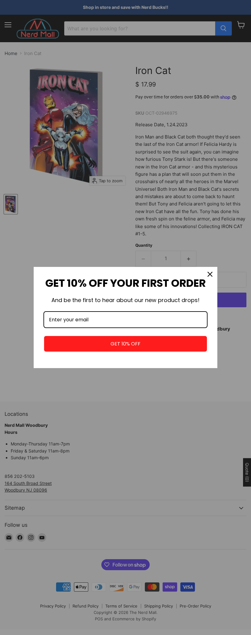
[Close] (210, 274)
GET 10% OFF (125, 343)
